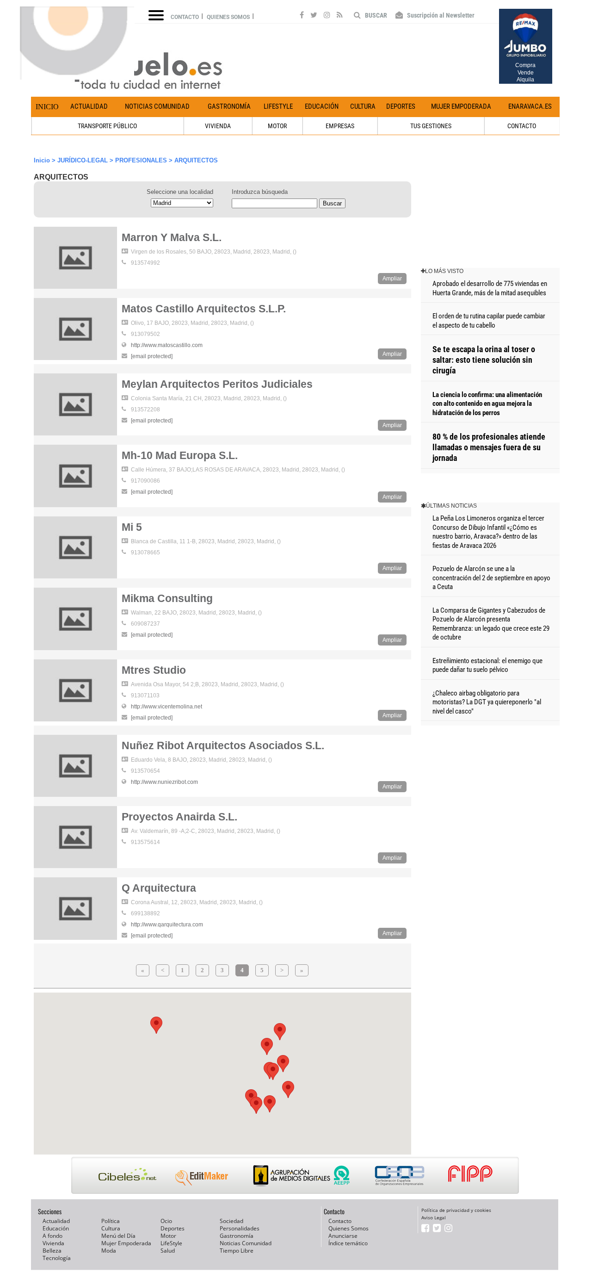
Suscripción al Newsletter (440, 15)
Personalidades (239, 1228)
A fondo (52, 1236)
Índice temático (348, 1243)
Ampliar (392, 278)
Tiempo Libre (236, 1250)
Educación (322, 106)
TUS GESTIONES (430, 126)
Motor (168, 1236)
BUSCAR (375, 15)
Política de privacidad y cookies (456, 1210)
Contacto (185, 17)
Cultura (363, 106)
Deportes (400, 106)
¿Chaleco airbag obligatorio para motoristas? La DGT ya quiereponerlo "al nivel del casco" (486, 702)
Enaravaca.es (530, 106)
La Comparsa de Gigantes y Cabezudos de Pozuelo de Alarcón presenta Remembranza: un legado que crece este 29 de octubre (490, 624)
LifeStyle (278, 106)
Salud (167, 1250)
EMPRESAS (340, 126)
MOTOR (277, 126)
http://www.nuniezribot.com (164, 782)
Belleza (52, 1250)
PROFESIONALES (141, 160)
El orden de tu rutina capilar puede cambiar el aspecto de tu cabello (488, 320)
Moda (108, 1250)
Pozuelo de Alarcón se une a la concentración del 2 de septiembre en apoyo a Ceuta (491, 578)
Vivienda (53, 1243)
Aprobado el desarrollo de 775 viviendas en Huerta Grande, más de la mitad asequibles (489, 288)
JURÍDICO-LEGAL (82, 160)
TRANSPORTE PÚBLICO (107, 126)
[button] (288, 1089)
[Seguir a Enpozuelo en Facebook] (302, 16)
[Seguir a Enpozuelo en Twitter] (314, 16)
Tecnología (57, 1258)
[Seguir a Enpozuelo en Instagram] (327, 16)
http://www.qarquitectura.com (167, 924)
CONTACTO (521, 126)
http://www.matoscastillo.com (167, 345)
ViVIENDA (218, 126)
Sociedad (231, 1221)
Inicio (47, 107)
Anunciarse (343, 1236)
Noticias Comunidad (157, 106)
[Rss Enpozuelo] (339, 16)
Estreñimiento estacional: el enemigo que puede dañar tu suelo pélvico (487, 665)
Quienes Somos (348, 1228)
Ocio (166, 1221)
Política (110, 1221)
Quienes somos (228, 17)
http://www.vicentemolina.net (166, 706)
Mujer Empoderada (461, 106)
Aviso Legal (433, 1217)
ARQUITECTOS (196, 160)
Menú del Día (118, 1236)
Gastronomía (229, 106)
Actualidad (89, 106)
